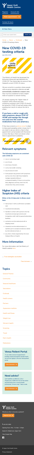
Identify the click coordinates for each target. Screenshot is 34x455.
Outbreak (19, 40)
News (11, 40)
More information (10, 364)
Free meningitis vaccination (13, 257)
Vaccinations (6, 288)
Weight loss (7, 318)
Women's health (8, 323)
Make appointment (10, 17)
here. (14, 248)
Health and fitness (9, 313)
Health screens (7, 298)
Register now (7, 415)
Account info (15, 12)
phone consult (21, 126)
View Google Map (7, 434)
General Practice (8, 274)
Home (4, 40)
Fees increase (25, 261)
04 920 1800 (7, 424)
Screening (6, 328)
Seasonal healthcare (9, 284)
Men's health (7, 338)
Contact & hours (7, 22)
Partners (5, 303)
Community (6, 279)
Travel (5, 333)
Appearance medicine (10, 308)
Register (5, 12)
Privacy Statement (7, 452)
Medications (6, 343)
